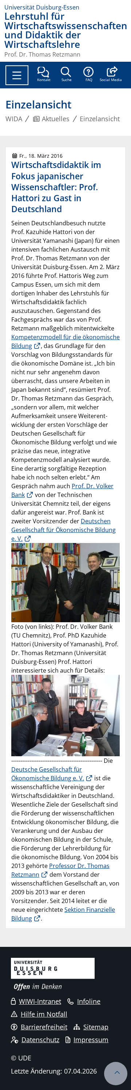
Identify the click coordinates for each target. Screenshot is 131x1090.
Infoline (88, 1001)
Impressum (91, 1039)
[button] (111, 75)
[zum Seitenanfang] (115, 1073)
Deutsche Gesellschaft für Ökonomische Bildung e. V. (47, 773)
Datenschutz (40, 1039)
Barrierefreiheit (44, 1026)
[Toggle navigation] (16, 75)
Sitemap (95, 1026)
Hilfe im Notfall (44, 1014)
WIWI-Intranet (40, 1001)
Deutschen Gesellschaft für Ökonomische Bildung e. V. (63, 530)
